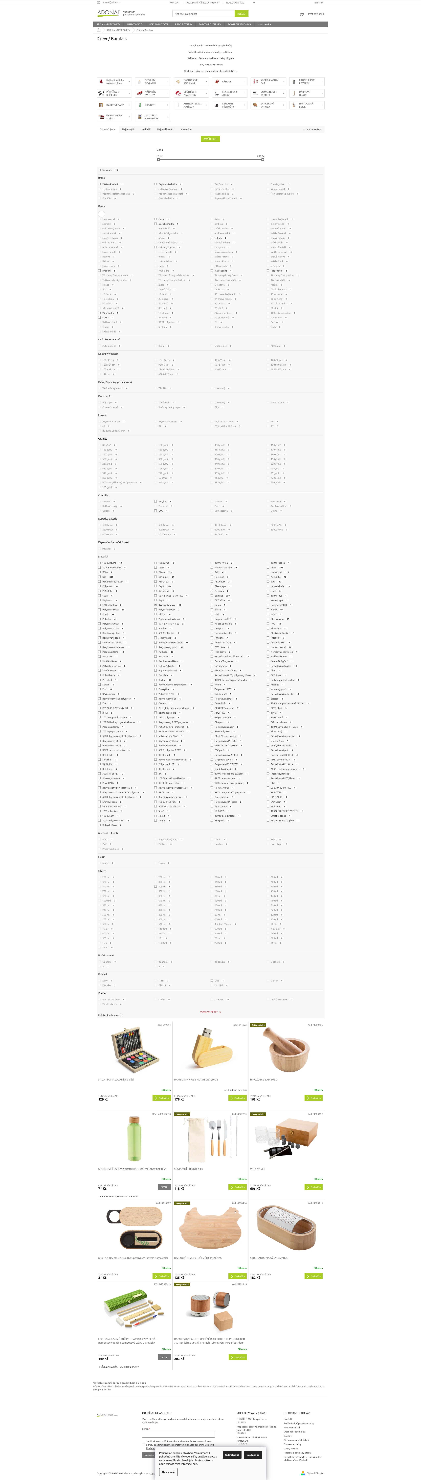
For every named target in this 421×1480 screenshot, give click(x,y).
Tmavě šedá (166, 289)
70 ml (107, 928)
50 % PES (222, 810)
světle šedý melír (113, 228)
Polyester (110, 586)
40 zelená (109, 303)
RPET (107, 712)
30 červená (279, 298)
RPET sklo (165, 792)
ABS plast (222, 628)
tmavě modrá (111, 233)
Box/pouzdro (224, 184)
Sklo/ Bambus (111, 670)
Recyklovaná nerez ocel (285, 735)
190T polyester (225, 731)
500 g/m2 (165, 463)
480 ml (276, 900)
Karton (108, 684)
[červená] (101, 214)
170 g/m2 (278, 449)
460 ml (276, 933)
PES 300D (109, 590)
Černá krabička (168, 198)
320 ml (108, 881)
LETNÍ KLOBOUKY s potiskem (252, 1418)
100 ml (108, 919)
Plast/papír (223, 586)
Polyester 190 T (225, 642)
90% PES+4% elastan (171, 806)
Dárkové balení (112, 184)
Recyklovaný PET (169, 698)
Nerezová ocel (281, 647)
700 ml (276, 886)
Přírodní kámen (281, 722)
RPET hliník (166, 754)
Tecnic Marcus (112, 1004)
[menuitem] (108, 24)
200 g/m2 (222, 454)
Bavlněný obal (224, 188)
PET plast (109, 679)
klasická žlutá (224, 261)
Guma (220, 604)
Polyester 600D (113, 609)
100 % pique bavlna (114, 731)
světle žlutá (279, 261)
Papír (164, 586)
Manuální (278, 345)
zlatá (163, 265)
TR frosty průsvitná (283, 312)
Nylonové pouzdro (170, 188)
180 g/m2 (109, 454)
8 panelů (165, 961)
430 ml (220, 900)
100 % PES (166, 562)
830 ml (220, 919)
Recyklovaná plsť (282, 750)
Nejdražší (146, 129)
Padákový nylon (281, 656)
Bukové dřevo (111, 825)
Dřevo (276, 510)
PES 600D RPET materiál (117, 707)
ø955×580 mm (280, 369)
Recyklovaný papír (170, 647)
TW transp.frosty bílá (228, 279)
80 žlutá (164, 307)
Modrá (276, 284)
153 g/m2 (109, 449)
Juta (276, 581)
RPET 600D (279, 796)
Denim (164, 820)
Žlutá (163, 284)
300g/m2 (278, 482)
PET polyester (280, 642)
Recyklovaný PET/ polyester (175, 684)
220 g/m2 (278, 463)
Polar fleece (110, 675)
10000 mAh (279, 529)
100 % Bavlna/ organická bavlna (120, 722)
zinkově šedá (280, 223)
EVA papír (278, 801)
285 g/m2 (109, 487)
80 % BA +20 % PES (283, 787)
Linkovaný (222, 388)
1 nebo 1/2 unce (225, 923)
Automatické (111, 345)
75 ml (276, 942)
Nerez (163, 815)
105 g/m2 (165, 468)
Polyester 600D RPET (284, 754)
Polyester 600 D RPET (228, 764)
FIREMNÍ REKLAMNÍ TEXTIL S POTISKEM (252, 1439)
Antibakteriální (281, 505)
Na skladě (110, 169)
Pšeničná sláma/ (113, 726)
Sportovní (278, 501)
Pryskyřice (166, 689)
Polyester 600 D (225, 618)
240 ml (108, 909)
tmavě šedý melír (282, 219)
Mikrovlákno (280, 618)
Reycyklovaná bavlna (284, 745)
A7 (274, 426)
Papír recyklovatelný (171, 618)
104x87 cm (166, 359)
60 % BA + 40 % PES (170, 623)
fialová (108, 261)
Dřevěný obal (280, 184)
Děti (219, 505)
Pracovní (165, 505)
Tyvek (276, 712)
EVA (106, 703)
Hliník (277, 609)
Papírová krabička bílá (228, 198)
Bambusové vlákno (170, 661)
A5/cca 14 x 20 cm (170, 421)
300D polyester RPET (115, 820)
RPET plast (279, 707)
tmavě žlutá (110, 265)
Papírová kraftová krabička (118, 193)
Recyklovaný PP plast (228, 801)
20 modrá (165, 298)
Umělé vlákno (111, 661)
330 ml (164, 881)
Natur (107, 317)
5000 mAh (222, 529)
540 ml (164, 923)
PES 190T (165, 656)
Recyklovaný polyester (285, 693)
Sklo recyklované (113, 778)
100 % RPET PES (169, 801)
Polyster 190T (224, 787)
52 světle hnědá (281, 303)
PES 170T (109, 656)
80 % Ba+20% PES (114, 567)
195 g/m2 (222, 482)
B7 (162, 426)
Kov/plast (166, 576)
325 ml (108, 937)
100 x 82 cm (110, 369)
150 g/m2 (278, 444)
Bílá (106, 289)
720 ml (220, 942)
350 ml (220, 881)
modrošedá (166, 228)
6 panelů (109, 961)
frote (276, 590)
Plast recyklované (282, 773)
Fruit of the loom (113, 999)
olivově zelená (224, 242)
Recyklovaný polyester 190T (175, 787)
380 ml (164, 895)
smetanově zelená (170, 242)
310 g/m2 (109, 473)
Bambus (222, 595)
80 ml (220, 914)
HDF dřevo (222, 651)
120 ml (276, 914)
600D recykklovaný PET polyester (122, 482)
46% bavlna (223, 806)
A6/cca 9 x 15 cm (113, 421)
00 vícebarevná (281, 289)
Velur (276, 614)
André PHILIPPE (281, 999)
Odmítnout (232, 1454)
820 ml (164, 933)
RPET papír (166, 768)
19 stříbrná (110, 298)
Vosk (219, 614)
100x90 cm (110, 359)
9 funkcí (108, 548)
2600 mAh (278, 524)
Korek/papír (279, 600)
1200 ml (164, 942)
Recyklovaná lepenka (115, 647)
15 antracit (279, 294)
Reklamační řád (235, 2)
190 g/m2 (278, 458)
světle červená (280, 233)
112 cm (108, 374)
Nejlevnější (128, 129)
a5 (274, 421)
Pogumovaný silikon (115, 581)
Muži (163, 980)
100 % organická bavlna (116, 717)
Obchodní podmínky (294, 1431)
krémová (277, 265)
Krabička (109, 198)
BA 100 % (109, 764)
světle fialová (167, 261)
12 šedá (164, 294)
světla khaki (279, 242)
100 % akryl (110, 815)
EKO (163, 510)
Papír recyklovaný (169, 670)
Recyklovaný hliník (170, 740)
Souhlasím (253, 1454)
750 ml (108, 891)
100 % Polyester (169, 665)
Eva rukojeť (279, 843)
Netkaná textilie (226, 567)
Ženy (107, 980)
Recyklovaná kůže (113, 745)
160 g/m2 (165, 449)
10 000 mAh (223, 524)
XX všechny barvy (226, 312)
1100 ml (164, 928)
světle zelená (111, 242)
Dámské (108, 985)
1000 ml (108, 900)
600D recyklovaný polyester (287, 768)
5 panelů (277, 961)
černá (163, 219)
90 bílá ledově (224, 317)
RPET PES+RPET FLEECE (173, 731)
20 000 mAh (166, 534)
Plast (277, 567)
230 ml (164, 877)
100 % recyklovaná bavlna (174, 778)
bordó (163, 237)
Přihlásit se (152, 1455)
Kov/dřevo (166, 590)
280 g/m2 (278, 454)
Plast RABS (110, 782)
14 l (162, 937)
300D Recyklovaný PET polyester (121, 735)
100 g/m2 (165, 444)
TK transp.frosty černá (228, 275)
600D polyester (168, 632)
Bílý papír (109, 402)
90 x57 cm (222, 364)
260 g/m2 (109, 477)
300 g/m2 (109, 458)
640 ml (164, 900)
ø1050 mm (222, 369)
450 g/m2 (109, 468)
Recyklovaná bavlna (284, 665)
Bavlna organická (169, 712)
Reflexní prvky (112, 505)
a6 (105, 426)
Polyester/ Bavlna (113, 665)
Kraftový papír (112, 801)
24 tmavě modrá (225, 298)
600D (107, 595)
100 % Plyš (279, 595)
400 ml (276, 881)
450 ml (276, 891)
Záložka (164, 388)
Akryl (276, 670)
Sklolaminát (223, 693)
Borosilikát (222, 703)
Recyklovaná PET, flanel (285, 778)
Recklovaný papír (113, 637)
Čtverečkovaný (112, 407)
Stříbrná (164, 326)
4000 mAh (109, 524)
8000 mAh (166, 529)
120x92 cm (279, 359)
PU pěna (221, 637)
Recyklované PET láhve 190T (232, 656)
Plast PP (277, 637)
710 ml (220, 933)
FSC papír (222, 750)
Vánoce (221, 501)
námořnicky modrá (170, 233)
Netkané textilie (225, 632)
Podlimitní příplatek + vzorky (203, 2)
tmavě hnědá (111, 251)
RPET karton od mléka (116, 750)
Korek (108, 614)
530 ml (108, 905)
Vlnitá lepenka (280, 815)
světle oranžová (281, 251)
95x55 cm (165, 364)
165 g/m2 (222, 449)
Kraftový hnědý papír (171, 407)
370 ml (164, 909)
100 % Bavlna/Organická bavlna (233, 679)
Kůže (107, 572)
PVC (276, 623)
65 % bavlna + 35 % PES (172, 595)
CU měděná (223, 265)
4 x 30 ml (278, 928)
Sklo (220, 572)
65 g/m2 (165, 477)
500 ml (164, 886)
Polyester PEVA (225, 717)
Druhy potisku (291, 1448)
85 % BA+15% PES (114, 806)
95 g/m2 (277, 473)
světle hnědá (167, 251)
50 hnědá (165, 303)
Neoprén (221, 590)
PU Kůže (165, 651)
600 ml (220, 891)
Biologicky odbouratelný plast (176, 707)
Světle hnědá (111, 331)
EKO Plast (278, 675)
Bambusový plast (113, 632)
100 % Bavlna (112, 562)
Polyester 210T (168, 764)
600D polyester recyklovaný (231, 782)
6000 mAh (166, 524)
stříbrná (221, 223)
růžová (164, 256)
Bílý (219, 407)
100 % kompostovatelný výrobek (290, 703)
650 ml (220, 905)
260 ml (220, 909)
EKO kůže (222, 600)
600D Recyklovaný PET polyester (121, 796)
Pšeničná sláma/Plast (228, 670)
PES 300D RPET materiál (173, 726)
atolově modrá (224, 233)
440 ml (108, 886)
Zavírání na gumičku (115, 388)
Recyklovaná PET (226, 698)
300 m (107, 923)
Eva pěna (165, 675)
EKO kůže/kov (111, 604)
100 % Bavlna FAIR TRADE (286, 726)
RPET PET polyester (171, 782)
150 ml (220, 886)
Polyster (109, 618)
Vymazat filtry (209, 1011)
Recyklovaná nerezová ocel (174, 759)
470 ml (108, 895)
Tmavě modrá (224, 326)
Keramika (278, 576)
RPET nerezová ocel (227, 778)
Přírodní (164, 317)
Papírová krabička (169, 184)
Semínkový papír (225, 768)
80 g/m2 (108, 444)
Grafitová (222, 289)
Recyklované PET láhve (173, 642)
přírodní (108, 270)
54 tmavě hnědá (113, 307)
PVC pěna (222, 647)
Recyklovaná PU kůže (284, 764)
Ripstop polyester (282, 632)
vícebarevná (110, 219)
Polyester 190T (225, 689)
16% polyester (112, 810)
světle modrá (224, 228)
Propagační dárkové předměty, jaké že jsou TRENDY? (256, 1428)
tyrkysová (222, 247)
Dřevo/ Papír (279, 740)
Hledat (241, 13)
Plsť (107, 689)
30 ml (220, 895)
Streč (163, 810)
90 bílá (276, 307)
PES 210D (165, 581)
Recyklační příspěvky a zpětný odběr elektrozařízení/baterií (303, 1458)
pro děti (221, 985)
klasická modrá (168, 223)
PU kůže (165, 843)
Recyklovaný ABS (169, 745)
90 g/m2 (277, 468)
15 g (106, 942)
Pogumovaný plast (170, 839)
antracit (108, 223)
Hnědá (108, 284)
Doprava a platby (292, 1444)
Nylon (220, 684)
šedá (219, 219)
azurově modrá (281, 228)
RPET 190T (110, 754)
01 (218, 322)
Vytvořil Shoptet (316, 1472)
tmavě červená (112, 237)
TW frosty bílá (280, 279)
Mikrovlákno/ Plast (170, 735)
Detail (164, 1187)
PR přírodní (279, 270)
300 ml (276, 877)
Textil (163, 567)
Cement (164, 703)
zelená (220, 237)
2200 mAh (109, 529)
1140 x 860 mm (168, 369)
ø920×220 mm (168, 374)
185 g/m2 (165, 454)
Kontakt (174, 2)
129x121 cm (111, 364)
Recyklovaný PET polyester (118, 698)
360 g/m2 (165, 482)
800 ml (164, 914)
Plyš (275, 782)
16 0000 (221, 534)
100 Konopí (279, 717)
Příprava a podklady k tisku (297, 1452)
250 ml (276, 919)
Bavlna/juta (223, 665)
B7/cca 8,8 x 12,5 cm (227, 426)
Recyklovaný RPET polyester (175, 722)
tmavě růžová (280, 256)
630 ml (220, 928)
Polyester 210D (281, 604)
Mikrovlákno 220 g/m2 (284, 820)
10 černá (109, 294)
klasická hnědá (280, 247)
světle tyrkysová (169, 247)
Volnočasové (223, 510)
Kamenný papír (281, 689)
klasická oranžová (226, 251)
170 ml (276, 895)
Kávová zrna (110, 693)
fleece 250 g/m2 (225, 623)
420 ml (164, 905)
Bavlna (164, 679)
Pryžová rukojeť (112, 848)
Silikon (164, 614)
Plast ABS (278, 628)
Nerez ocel (279, 317)
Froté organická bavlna (285, 679)
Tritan (220, 609)
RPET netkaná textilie (228, 745)
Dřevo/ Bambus (169, 604)
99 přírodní (110, 312)
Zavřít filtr (210, 138)
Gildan (164, 999)
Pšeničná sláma (113, 651)
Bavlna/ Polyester (226, 661)
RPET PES (222, 712)
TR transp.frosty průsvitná (174, 279)
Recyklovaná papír (226, 726)
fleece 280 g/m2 (281, 661)
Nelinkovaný (279, 402)
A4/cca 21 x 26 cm (226, 421)
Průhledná (166, 270)
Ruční (163, 345)
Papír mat (109, 600)
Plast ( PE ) (279, 731)
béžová (108, 256)
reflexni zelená (112, 247)
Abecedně (186, 129)
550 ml (164, 891)
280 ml (220, 877)
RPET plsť (109, 768)
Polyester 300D (168, 609)
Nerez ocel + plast (114, 642)
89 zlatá (221, 307)
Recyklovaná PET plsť (228, 740)
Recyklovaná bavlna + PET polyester (123, 792)
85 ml (220, 937)
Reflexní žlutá (111, 322)
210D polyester (168, 717)
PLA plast (222, 722)
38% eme (278, 806)
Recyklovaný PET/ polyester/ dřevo (235, 675)
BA (162, 773)
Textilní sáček (111, 188)
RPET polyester (168, 322)
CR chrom (165, 312)
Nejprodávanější (165, 129)
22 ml (107, 947)
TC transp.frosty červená (117, 275)
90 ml (276, 923)
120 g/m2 (222, 468)
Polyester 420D (112, 628)
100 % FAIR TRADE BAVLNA (231, 773)
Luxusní (108, 501)
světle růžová (224, 256)
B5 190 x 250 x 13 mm (116, 430)
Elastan (277, 698)
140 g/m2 (222, 463)
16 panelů (222, 961)
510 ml (276, 905)
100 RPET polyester (227, 815)
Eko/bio (164, 501)
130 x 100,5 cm (281, 364)
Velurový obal (280, 188)
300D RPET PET (112, 773)
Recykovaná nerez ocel (172, 796)
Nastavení (168, 1472)
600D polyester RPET (171, 750)
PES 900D (278, 792)
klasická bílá (223, 270)
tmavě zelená (280, 237)
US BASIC (222, 999)
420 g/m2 (278, 477)
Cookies (288, 1435)
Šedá (275, 326)
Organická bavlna (226, 759)
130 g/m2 (222, 444)
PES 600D (222, 581)
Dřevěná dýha (224, 796)
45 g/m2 (221, 477)
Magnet (277, 684)
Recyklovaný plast (114, 740)
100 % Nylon (223, 562)
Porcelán (221, 576)
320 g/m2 (165, 458)
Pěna (276, 839)
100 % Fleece (280, 562)
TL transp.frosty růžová (285, 275)
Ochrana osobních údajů (296, 1439)
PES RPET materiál (227, 707)
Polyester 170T (168, 693)
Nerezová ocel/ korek (284, 651)
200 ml (108, 877)
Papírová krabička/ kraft (172, 193)
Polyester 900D (112, 623)
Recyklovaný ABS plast (229, 754)
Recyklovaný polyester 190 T (119, 787)
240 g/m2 (165, 473)
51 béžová (222, 303)
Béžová (277, 322)
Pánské (164, 985)
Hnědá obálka (224, 193)
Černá (107, 326)
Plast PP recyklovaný (228, 735)
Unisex (108, 510)
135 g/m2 (222, 473)
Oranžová (222, 284)
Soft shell (109, 759)
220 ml (276, 909)
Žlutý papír (166, 402)
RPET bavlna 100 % (283, 759)
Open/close (223, 345)
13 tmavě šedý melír (227, 294)
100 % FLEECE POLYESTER (287, 810)
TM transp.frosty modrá (116, 279)
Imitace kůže (280, 586)
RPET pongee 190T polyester (232, 792)
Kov (107, 576)
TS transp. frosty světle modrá (176, 275)
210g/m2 (109, 463)
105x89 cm (223, 359)
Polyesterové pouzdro (284, 193)
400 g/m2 (222, 458)
